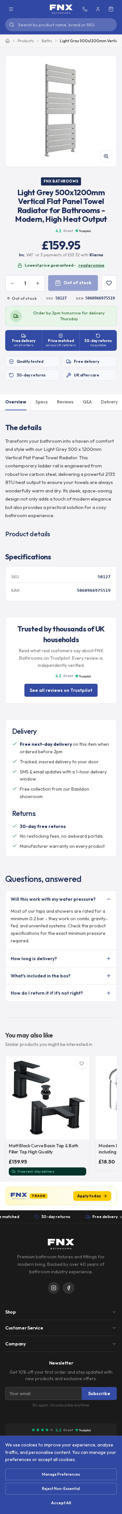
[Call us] (85, 9)
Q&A (87, 402)
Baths (47, 40)
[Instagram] (54, 1288)
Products (26, 40)
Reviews (65, 402)
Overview (15, 402)
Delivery (109, 402)
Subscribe (99, 1393)
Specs (41, 402)
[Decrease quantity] (12, 283)
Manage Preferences (61, 1474)
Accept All (61, 1502)
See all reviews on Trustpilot (61, 690)
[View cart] (111, 9)
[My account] (98, 9)
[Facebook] (69, 1288)
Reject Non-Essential (61, 1488)
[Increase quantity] (38, 283)
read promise (91, 265)
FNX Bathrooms (61, 181)
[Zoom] (106, 156)
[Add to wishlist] (109, 283)
